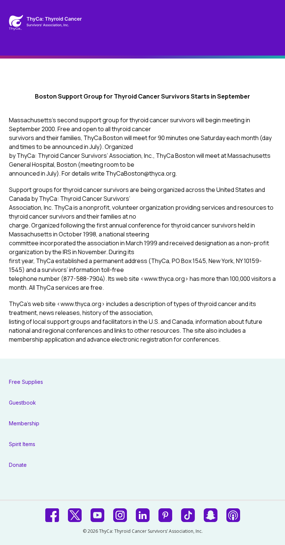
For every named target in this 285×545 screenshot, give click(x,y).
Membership (24, 423)
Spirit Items (22, 444)
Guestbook (22, 402)
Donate (18, 465)
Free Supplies (26, 382)
